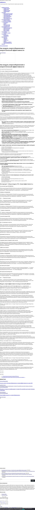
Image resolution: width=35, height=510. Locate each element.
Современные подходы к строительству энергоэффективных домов (14, 470)
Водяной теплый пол (7, 42)
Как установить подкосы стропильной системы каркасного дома (13, 473)
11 (1, 501)
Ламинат (5, 39)
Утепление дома (7, 25)
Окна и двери (4, 31)
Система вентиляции (6, 19)
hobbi (5, 52)
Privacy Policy (4, 494)
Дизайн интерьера (5, 7)
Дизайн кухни (6, 9)
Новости (3, 44)
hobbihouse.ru (3, 2)
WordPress (6, 507)
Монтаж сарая (6, 29)
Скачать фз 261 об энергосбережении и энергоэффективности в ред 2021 (16, 383)
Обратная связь (4, 495)
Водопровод (6, 34)
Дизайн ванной (6, 11)
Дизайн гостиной (7, 10)
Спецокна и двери (7, 32)
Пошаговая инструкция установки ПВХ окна (10, 376)
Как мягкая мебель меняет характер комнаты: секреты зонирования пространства (17, 474)
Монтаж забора (6, 30)
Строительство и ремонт (6, 21)
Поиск (1, 479)
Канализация (6, 35)
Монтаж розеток (7, 17)
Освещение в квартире (8, 14)
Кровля (5, 23)
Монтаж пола (4, 36)
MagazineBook (14, 507)
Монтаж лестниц (7, 24)
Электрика (4, 12)
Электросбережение (7, 16)
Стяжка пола (6, 40)
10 (0, 501)
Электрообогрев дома (8, 18)
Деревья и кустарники (8, 27)
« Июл (1, 506)
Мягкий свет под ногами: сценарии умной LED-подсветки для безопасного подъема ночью (18, 471)
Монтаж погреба (7, 28)
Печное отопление (7, 20)
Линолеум (5, 37)
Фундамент (6, 22)
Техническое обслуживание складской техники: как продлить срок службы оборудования (18, 476)
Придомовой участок (6, 26)
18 (1, 502)
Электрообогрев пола (8, 43)
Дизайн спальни (7, 8)
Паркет (5, 41)
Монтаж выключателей (8, 13)
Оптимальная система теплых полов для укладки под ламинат (13, 377)
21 (5, 502)
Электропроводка (7, 15)
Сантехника (4, 33)
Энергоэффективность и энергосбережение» (10, 395)
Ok (23, 509)
